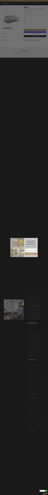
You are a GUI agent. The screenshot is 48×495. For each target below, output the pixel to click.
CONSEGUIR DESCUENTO (31, 253)
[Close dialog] (36, 238)
